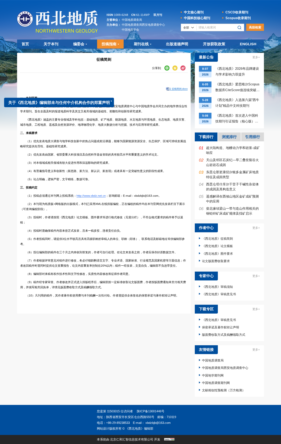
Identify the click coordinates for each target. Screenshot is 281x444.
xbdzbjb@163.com (158, 422)
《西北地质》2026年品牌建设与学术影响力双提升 (237, 71)
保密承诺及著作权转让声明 (220, 327)
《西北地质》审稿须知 (217, 286)
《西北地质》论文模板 (217, 246)
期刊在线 (141, 44)
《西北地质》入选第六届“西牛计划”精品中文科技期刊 (237, 102)
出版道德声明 (177, 44)
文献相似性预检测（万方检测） (223, 390)
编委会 (78, 44)
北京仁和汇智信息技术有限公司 (131, 439)
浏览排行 (229, 137)
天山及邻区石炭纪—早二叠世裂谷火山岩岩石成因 (229, 162)
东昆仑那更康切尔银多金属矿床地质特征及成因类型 (229, 174)
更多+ (256, 57)
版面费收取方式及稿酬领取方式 (223, 334)
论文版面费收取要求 (216, 261)
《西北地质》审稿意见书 (219, 294)
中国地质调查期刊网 (216, 383)
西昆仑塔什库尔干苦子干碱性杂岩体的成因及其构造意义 (229, 186)
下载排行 (206, 137)
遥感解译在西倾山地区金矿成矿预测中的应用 (229, 198)
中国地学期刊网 (213, 375)
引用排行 (252, 137)
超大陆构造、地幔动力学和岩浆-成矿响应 (229, 150)
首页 (25, 44)
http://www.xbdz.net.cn (91, 195)
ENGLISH (248, 44)
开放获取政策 (214, 44)
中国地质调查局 (213, 360)
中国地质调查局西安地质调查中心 (225, 368)
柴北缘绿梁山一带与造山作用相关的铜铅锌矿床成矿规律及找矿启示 (229, 210)
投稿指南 (109, 44)
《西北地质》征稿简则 (217, 238)
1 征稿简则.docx (179, 88)
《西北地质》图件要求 (217, 253)
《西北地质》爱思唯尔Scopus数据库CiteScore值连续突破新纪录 (237, 88)
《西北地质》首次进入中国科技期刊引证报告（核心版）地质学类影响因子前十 (236, 119)
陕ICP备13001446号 (150, 411)
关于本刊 (51, 44)
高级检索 (255, 27)
